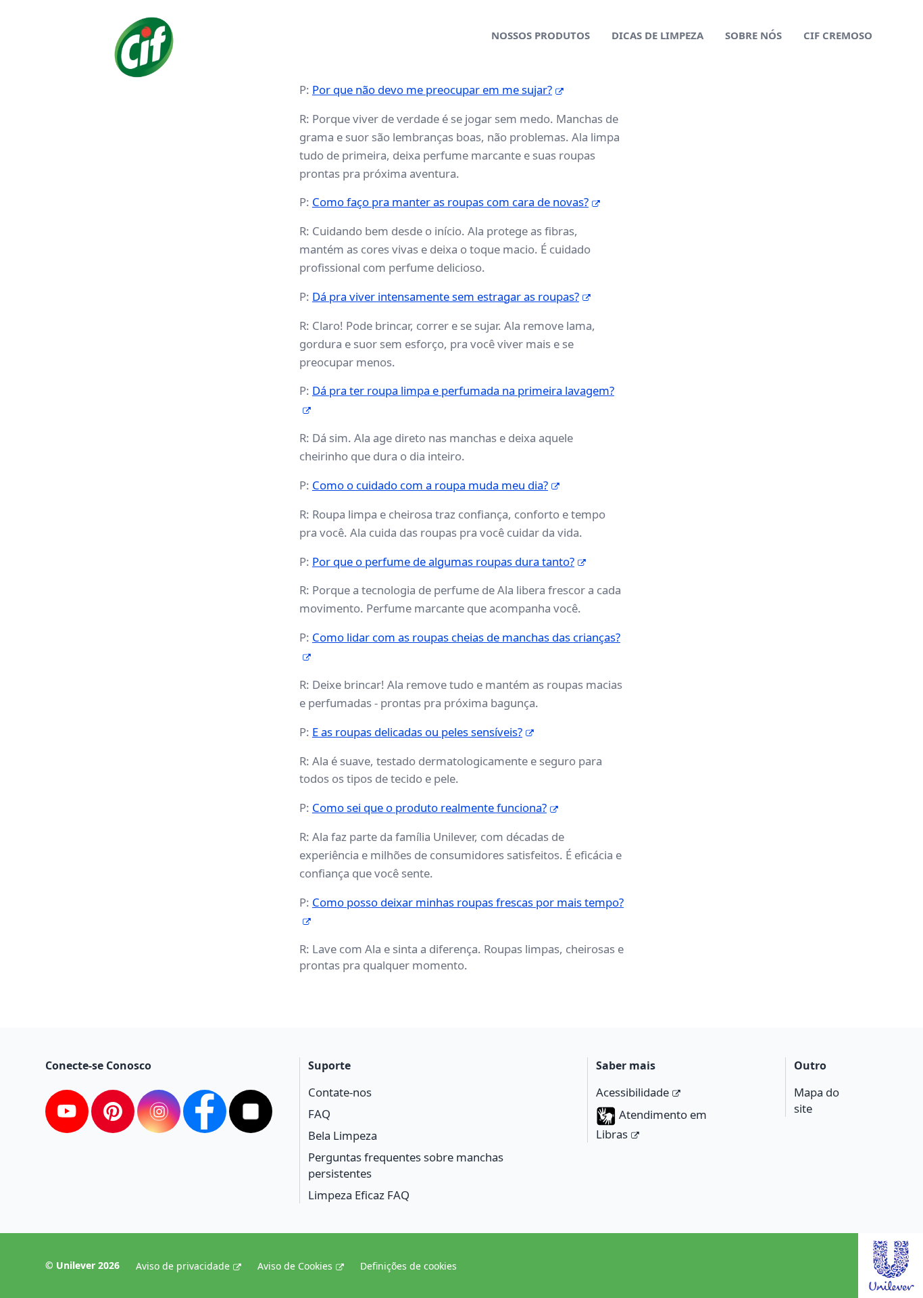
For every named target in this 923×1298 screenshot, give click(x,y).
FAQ (319, 1114)
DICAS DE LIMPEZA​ (657, 35)
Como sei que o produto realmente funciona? (429, 807)
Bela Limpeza (342, 1135)
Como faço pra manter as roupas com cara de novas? (450, 202)
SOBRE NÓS (753, 35)
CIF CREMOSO (837, 35)
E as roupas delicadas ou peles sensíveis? (417, 732)
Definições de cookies (408, 1265)
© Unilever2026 (82, 1265)
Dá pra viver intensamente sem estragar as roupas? (445, 296)
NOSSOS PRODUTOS (540, 35)
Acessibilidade (632, 1092)
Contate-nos (340, 1092)
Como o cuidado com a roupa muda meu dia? (430, 485)
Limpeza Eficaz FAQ (358, 1195)
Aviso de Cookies (294, 1265)
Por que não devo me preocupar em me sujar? (432, 89)
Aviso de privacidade (183, 1265)
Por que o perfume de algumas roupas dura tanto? (443, 561)
